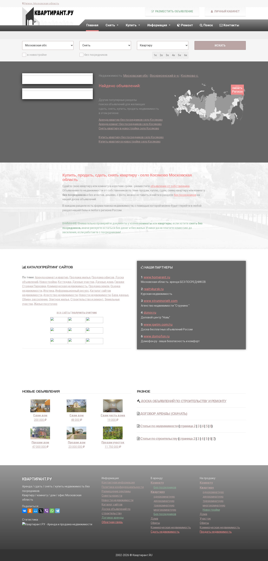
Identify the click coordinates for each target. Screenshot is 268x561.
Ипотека (48, 290)
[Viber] (46, 510)
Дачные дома (104, 281)
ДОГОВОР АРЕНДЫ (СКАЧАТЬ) (163, 414)
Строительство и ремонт (86, 299)
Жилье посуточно (45, 303)
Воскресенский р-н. (164, 76)
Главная (92, 25)
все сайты (63, 312)
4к (173, 55)
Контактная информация (118, 482)
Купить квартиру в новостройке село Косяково (129, 141)
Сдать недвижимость (165, 531)
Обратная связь (112, 522)
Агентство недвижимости (60, 295)
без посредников (95, 55)
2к (161, 55)
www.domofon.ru (157, 336)
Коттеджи (64, 281)
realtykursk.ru (154, 289)
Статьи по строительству (158, 438)
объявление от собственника (170, 186)
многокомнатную (165, 509)
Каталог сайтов (112, 504)
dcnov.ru (150, 312)
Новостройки (48, 281)
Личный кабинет (226, 11)
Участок (205, 518)
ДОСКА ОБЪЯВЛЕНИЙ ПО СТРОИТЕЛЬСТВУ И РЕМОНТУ (183, 401)
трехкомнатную (164, 505)
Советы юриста (112, 495)
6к (185, 55)
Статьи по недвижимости (159, 426)
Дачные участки (83, 281)
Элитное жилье (59, 299)
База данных (120, 295)
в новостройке (37, 55)
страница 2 (187, 426)
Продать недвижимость (216, 531)
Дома (154, 518)
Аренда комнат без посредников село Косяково (130, 124)
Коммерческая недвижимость (67, 286)
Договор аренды (113, 517)
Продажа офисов (103, 277)
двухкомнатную (164, 501)
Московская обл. (135, 76)
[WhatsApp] (52, 510)
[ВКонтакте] (24, 510)
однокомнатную (164, 496)
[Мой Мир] (35, 510)
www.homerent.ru (157, 277)
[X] (41, 510)
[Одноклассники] (30, 510)
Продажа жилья (79, 277)
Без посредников (165, 487)
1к (155, 55)
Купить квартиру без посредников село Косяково (131, 137)
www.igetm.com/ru (158, 324)
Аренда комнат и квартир (51, 277)
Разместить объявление (174, 11)
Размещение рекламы (116, 491)
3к (167, 55)
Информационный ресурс (72, 290)
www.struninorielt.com (161, 301)
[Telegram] (57, 510)
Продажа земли (99, 286)
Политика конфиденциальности (123, 487)
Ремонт (186, 25)
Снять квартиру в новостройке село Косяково (129, 128)
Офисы (155, 522)
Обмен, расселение (35, 299)
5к (179, 55)
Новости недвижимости (95, 295)
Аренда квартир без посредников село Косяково (131, 119)
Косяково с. (190, 76)
